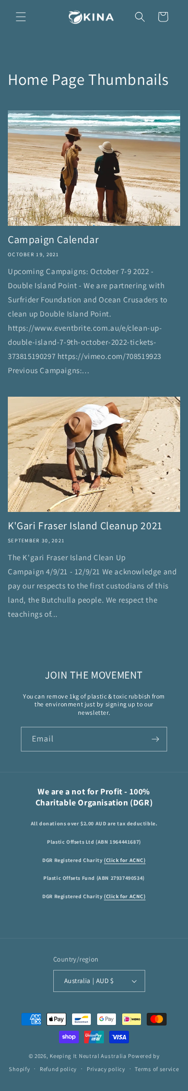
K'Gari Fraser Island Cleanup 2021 (85, 525)
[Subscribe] (155, 739)
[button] (20, 16)
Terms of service (157, 1069)
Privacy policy (106, 1069)
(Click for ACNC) (125, 860)
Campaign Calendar (53, 239)
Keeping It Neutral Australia (88, 1056)
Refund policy (58, 1069)
